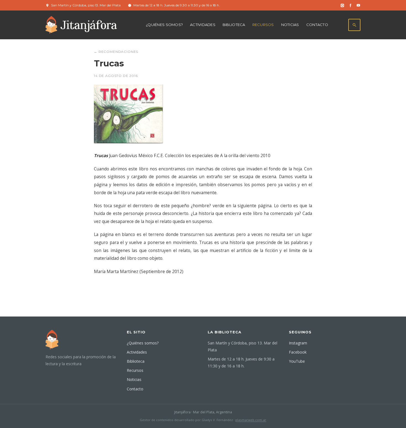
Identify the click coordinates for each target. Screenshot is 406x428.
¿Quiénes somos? (164, 24)
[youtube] (358, 5)
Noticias (290, 24)
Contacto (317, 24)
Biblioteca (234, 24)
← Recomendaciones (116, 52)
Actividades (202, 24)
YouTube (297, 361)
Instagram (298, 343)
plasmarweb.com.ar (250, 420)
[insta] (342, 5)
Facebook (298, 352)
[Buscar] (354, 25)
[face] (350, 5)
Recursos (263, 24)
